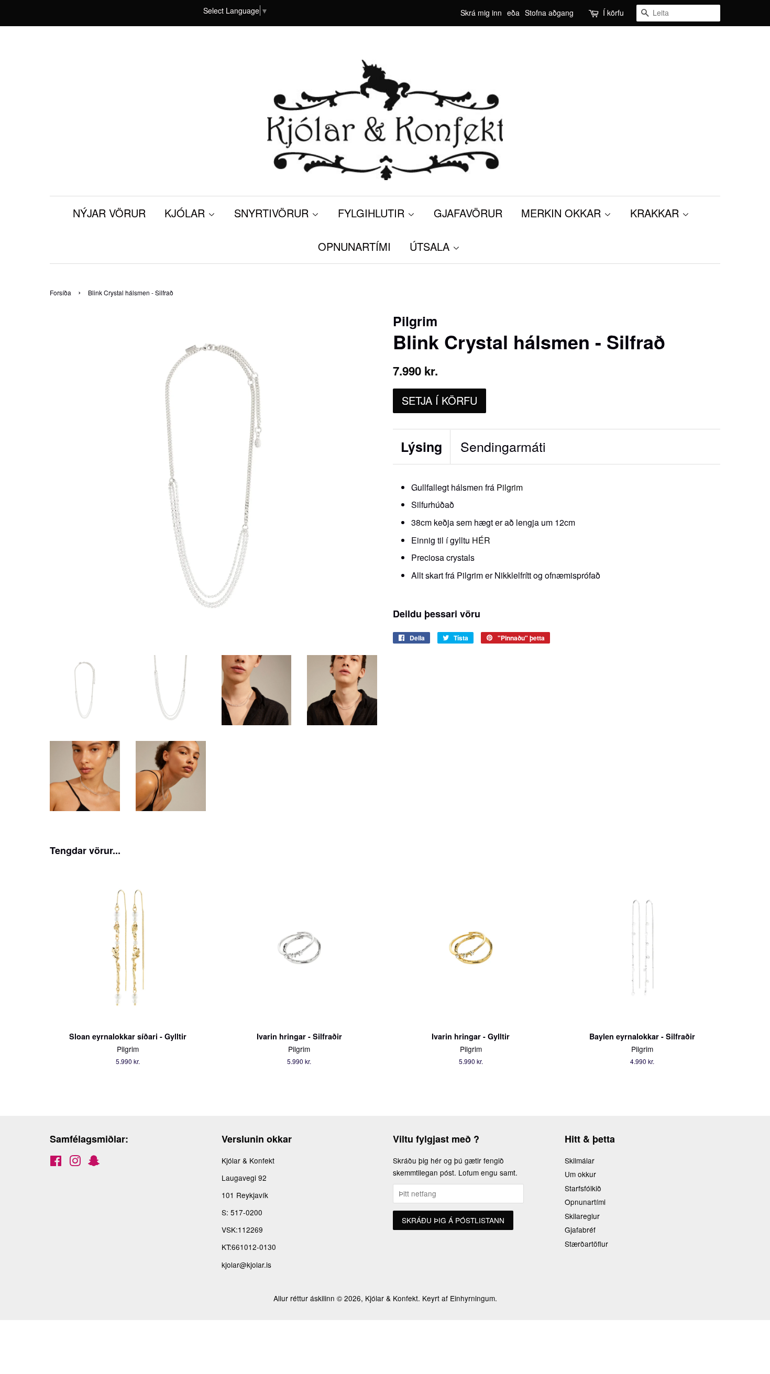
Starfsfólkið (583, 1188)
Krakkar (656, 212)
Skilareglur (582, 1216)
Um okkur (580, 1174)
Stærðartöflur (586, 1243)
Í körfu (613, 12)
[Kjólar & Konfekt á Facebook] (56, 1162)
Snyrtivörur (273, 212)
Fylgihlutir (373, 212)
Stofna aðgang (549, 12)
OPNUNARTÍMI (354, 246)
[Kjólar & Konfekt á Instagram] (75, 1162)
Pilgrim (510, 487)
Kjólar (186, 212)
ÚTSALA (431, 246)
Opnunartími (585, 1201)
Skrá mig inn (481, 12)
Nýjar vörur (109, 212)
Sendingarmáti (503, 446)
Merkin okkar (562, 212)
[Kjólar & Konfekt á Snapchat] (94, 1162)
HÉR (481, 540)
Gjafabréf (580, 1229)
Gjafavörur (468, 212)
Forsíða (60, 292)
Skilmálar (580, 1160)
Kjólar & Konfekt (391, 1298)
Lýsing (421, 447)
